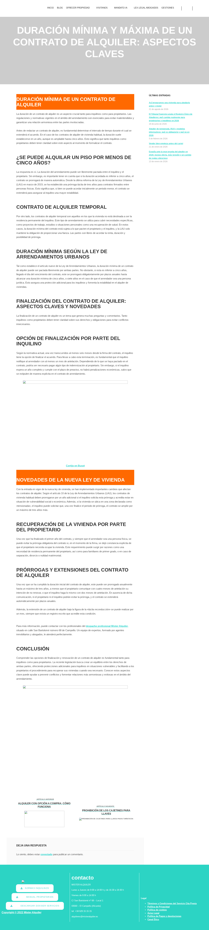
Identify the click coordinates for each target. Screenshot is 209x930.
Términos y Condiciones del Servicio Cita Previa (172, 903)
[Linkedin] (197, 8)
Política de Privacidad (158, 907)
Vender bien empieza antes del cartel (166, 143)
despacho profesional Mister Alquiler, (107, 626)
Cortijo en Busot (75, 465)
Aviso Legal (153, 913)
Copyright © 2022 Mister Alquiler (21, 912)
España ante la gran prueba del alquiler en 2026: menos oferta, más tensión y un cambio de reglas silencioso (170, 155)
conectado (46, 854)
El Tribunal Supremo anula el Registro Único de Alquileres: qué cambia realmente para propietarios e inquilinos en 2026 (170, 117)
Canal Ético (153, 919)
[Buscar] (187, 8)
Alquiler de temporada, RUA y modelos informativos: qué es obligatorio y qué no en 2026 (169, 132)
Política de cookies (157, 910)
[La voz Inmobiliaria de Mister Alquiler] (17, 8)
